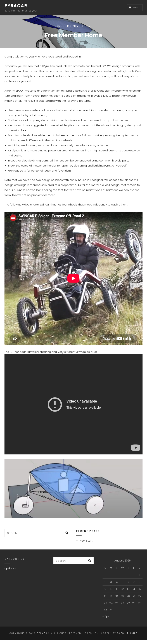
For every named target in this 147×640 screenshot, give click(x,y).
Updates (10, 568)
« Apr (106, 616)
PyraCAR (15, 6)
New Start (86, 540)
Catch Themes (127, 633)
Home (58, 25)
